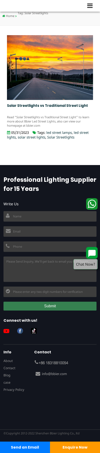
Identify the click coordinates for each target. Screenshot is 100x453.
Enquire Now (75, 447)
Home (9, 16)
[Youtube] (8, 331)
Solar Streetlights (60, 137)
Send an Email (25, 447)
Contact (9, 368)
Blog (6, 375)
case (6, 382)
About (8, 360)
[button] (92, 5)
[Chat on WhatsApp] (92, 204)
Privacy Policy (13, 389)
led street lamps (59, 132)
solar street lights (31, 137)
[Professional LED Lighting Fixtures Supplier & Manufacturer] (19, 5)
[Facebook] (22, 331)
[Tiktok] (35, 331)
